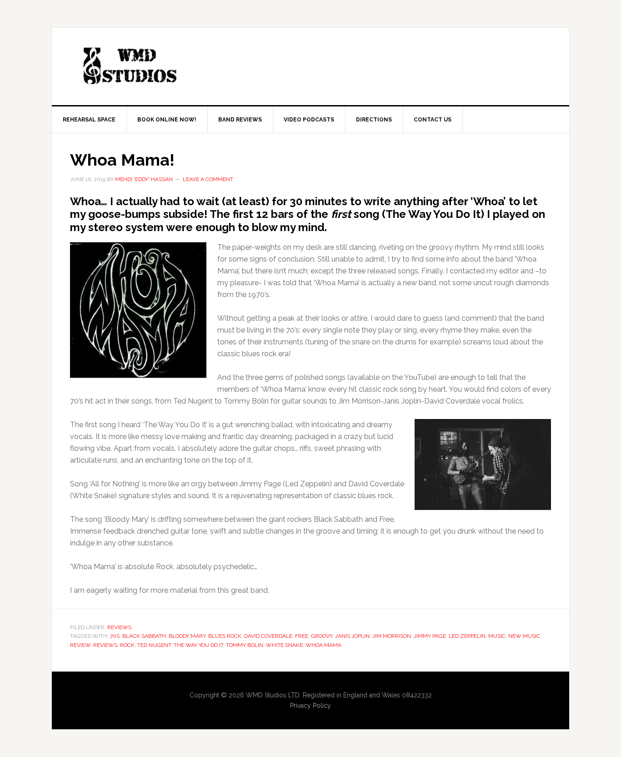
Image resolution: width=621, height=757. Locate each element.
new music (524, 636)
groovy (321, 636)
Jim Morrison (391, 636)
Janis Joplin (352, 636)
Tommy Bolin (244, 645)
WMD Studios (129, 66)
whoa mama (323, 645)
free (301, 636)
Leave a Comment (208, 179)
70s (115, 636)
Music (497, 636)
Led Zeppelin (467, 636)
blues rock (224, 636)
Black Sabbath (144, 636)
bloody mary (187, 636)
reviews (105, 645)
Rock (127, 645)
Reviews (119, 627)
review (80, 645)
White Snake (284, 645)
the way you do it (198, 645)
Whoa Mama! (122, 159)
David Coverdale (268, 636)
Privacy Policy (310, 705)
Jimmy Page (430, 636)
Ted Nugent (154, 645)
